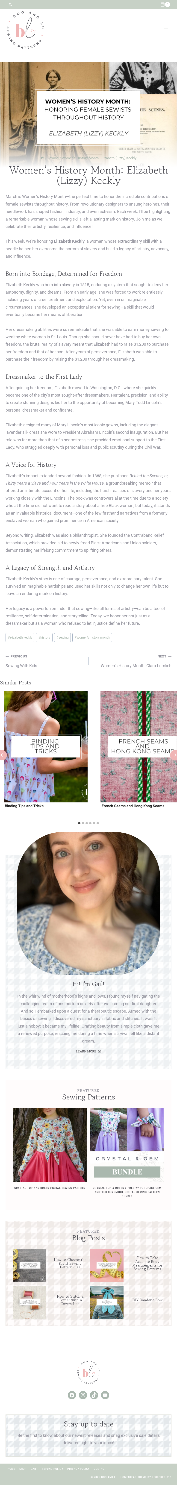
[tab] (79, 823)
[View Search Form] (10, 4)
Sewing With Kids (21, 661)
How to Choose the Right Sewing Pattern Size (70, 1263)
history (44, 637)
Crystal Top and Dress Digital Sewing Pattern (49, 1188)
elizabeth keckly (20, 637)
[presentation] (46, 746)
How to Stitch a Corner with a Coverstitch (70, 1299)
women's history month (92, 637)
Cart (34, 1468)
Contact (100, 1468)
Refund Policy (52, 1468)
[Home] (42, 158)
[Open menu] (166, 30)
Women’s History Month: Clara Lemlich (136, 661)
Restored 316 (161, 1477)
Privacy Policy (78, 1468)
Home (11, 1468)
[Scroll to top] (165, 1466)
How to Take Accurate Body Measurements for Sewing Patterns (147, 1263)
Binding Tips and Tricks (24, 806)
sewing (62, 637)
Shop (23, 1468)
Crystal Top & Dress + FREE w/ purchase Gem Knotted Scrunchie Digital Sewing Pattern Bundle (127, 1192)
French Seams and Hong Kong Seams (133, 806)
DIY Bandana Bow (147, 1300)
